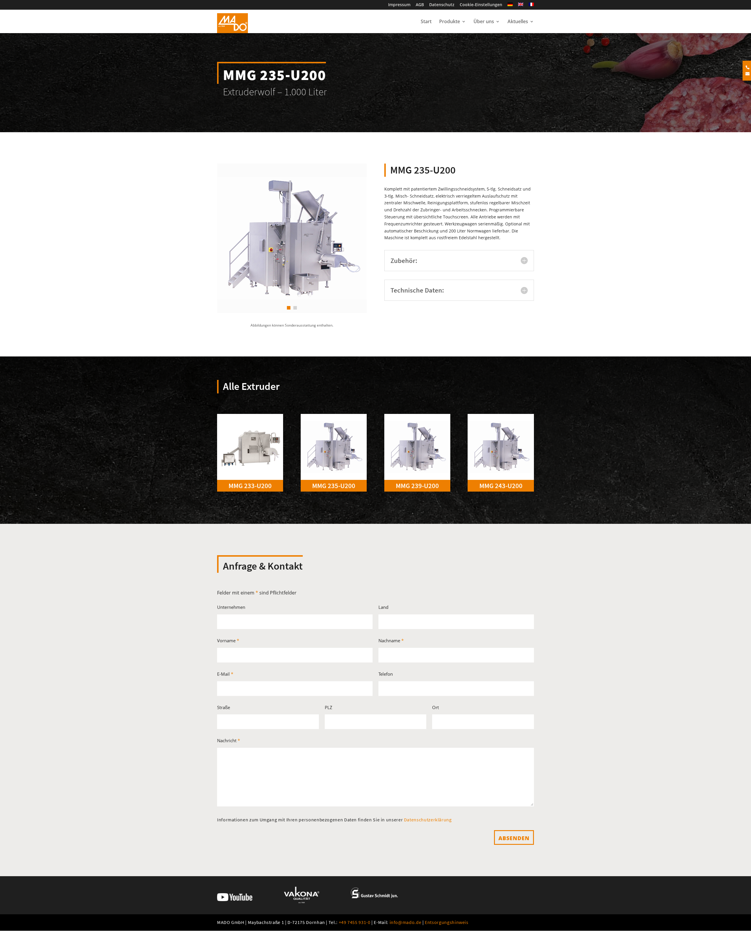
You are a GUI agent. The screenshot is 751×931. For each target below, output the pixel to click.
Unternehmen (231, 607)
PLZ (328, 707)
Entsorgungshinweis (446, 922)
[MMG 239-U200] (417, 447)
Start (426, 22)
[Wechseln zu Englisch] (520, 6)
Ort (435, 707)
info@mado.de (406, 922)
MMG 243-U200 (500, 485)
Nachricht (228, 740)
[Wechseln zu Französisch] (531, 6)
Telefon (385, 674)
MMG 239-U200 (417, 485)
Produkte (449, 22)
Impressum (399, 5)
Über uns (483, 22)
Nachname (391, 640)
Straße (223, 707)
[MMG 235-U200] (334, 447)
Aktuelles (518, 22)
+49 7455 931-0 (355, 922)
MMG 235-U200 (333, 485)
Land (383, 607)
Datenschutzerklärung (428, 820)
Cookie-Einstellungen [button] (481, 5)
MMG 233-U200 (250, 485)
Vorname (228, 640)
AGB (420, 5)
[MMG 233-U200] (250, 447)
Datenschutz (441, 5)
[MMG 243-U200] (501, 447)
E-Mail (225, 674)
